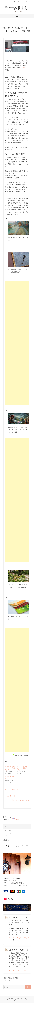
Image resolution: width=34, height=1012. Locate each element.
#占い (11, 938)
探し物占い (15, 789)
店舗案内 (6, 840)
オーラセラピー (8, 833)
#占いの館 (21, 938)
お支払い (20, 2)
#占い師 (15, 970)
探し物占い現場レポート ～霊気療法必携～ (10, 768)
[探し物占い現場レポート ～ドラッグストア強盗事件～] (17, 46)
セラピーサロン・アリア (16, 917)
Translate (18, 819)
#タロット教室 (23, 970)
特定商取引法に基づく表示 (11, 978)
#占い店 (15, 938)
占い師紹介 (6, 838)
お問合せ (27, 2)
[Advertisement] (17, 343)
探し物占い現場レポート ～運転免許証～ (22, 768)
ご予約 (14, 2)
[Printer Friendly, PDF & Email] (20, 755)
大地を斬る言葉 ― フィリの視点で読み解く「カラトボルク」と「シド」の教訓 (18, 429)
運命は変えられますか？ (20, 800)
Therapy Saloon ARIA (18, 999)
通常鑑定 (23, 68)
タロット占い (7, 831)
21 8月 (26, 950)
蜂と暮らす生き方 (11, 796)
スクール (6, 835)
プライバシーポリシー (10, 980)
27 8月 (26, 917)
